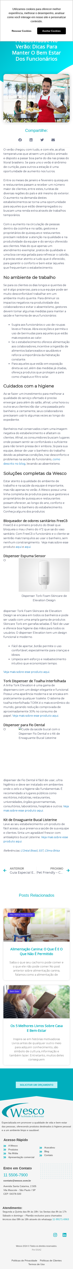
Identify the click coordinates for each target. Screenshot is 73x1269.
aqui (19, 546)
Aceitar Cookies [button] (51, 31)
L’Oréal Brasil (29, 850)
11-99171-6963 (60, 1219)
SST (41, 850)
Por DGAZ (36, 1250)
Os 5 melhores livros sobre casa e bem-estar (37, 1028)
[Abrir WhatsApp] (64, 1260)
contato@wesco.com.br (17, 1180)
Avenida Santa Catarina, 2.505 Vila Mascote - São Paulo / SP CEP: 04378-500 (19, 1190)
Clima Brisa (52, 850)
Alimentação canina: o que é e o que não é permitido (36, 951)
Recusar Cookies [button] (21, 31)
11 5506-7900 (15, 1175)
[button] (20, 140)
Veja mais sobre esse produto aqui (26, 672)
